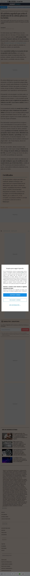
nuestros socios (20, 271)
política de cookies (15, 283)
